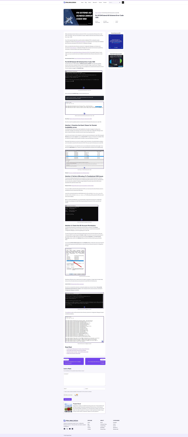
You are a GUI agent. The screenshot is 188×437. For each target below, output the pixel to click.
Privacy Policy (103, 429)
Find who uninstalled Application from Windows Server (79, 172)
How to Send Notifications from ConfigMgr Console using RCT (73, 361)
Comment (66, 373)
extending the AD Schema (81, 41)
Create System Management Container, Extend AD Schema (78, 348)
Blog (86, 2)
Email (87, 388)
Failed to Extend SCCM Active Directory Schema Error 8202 (81, 118)
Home (82, 2)
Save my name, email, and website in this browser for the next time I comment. (78, 391)
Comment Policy (103, 424)
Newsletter (102, 427)
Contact (104, 2)
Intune (114, 424)
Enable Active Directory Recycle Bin (73, 353)
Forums (100, 2)
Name (65, 388)
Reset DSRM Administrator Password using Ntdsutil (76, 350)
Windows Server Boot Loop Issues (77, 284)
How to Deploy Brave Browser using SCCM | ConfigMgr (96, 361)
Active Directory (73, 47)
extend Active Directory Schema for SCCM (81, 52)
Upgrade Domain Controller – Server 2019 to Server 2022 (77, 351)
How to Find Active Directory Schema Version (83, 58)
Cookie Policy (103, 425)
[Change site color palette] (123, 2)
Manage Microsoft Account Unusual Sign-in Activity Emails (82, 185)
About (89, 425)
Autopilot (115, 422)
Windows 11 (115, 427)
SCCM (99, 12)
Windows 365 (115, 429)
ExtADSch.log (69, 312)
